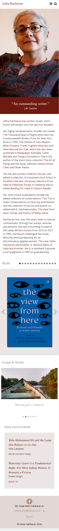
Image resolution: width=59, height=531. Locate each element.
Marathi (7, 156)
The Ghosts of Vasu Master (34, 142)
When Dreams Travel (15, 145)
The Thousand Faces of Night (20, 134)
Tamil (45, 153)
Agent (29, 516)
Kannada (36, 153)
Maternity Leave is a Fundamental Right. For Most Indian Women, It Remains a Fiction (30, 468)
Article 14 (13, 481)
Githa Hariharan (12, 121)
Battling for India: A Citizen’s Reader (31, 188)
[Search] (55, 4)
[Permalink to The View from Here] (29, 312)
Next (54, 312)
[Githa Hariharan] (12, 3)
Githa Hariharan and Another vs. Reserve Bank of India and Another (29, 245)
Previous (5, 312)
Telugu (22, 156)
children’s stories (36, 174)
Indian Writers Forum (19, 230)
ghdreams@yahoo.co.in (27, 510)
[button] (23, 417)
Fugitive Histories (38, 145)
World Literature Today (20, 454)
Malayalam (24, 153)
